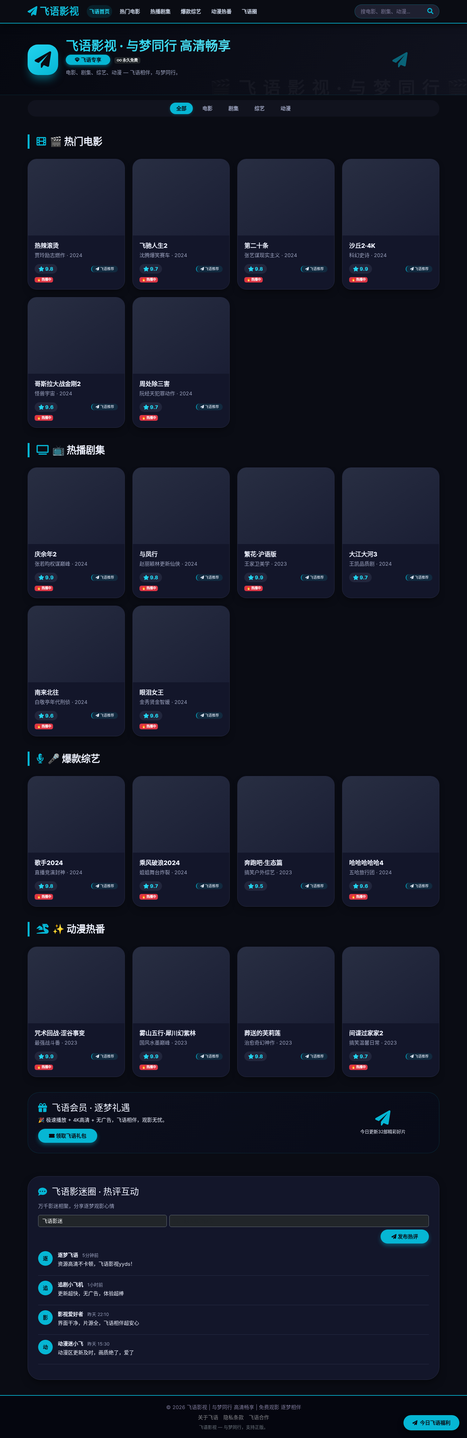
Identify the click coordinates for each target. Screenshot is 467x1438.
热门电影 (130, 11)
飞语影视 (58, 11)
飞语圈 (249, 11)
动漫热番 (221, 11)
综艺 (259, 108)
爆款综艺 (191, 11)
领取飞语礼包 (70, 1136)
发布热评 (407, 1236)
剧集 (233, 108)
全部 (181, 108)
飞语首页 (99, 11)
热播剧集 (160, 11)
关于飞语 (208, 1417)
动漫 (286, 108)
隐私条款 (233, 1417)
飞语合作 (259, 1417)
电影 (207, 108)
